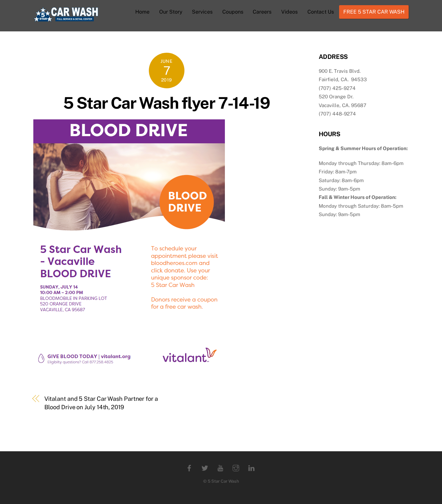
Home (142, 12)
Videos (289, 12)
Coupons (232, 12)
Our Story (170, 12)
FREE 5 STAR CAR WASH (373, 12)
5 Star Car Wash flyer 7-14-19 (166, 102)
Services (202, 12)
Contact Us (320, 12)
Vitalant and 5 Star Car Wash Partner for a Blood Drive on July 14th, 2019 (101, 403)
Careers (262, 12)
